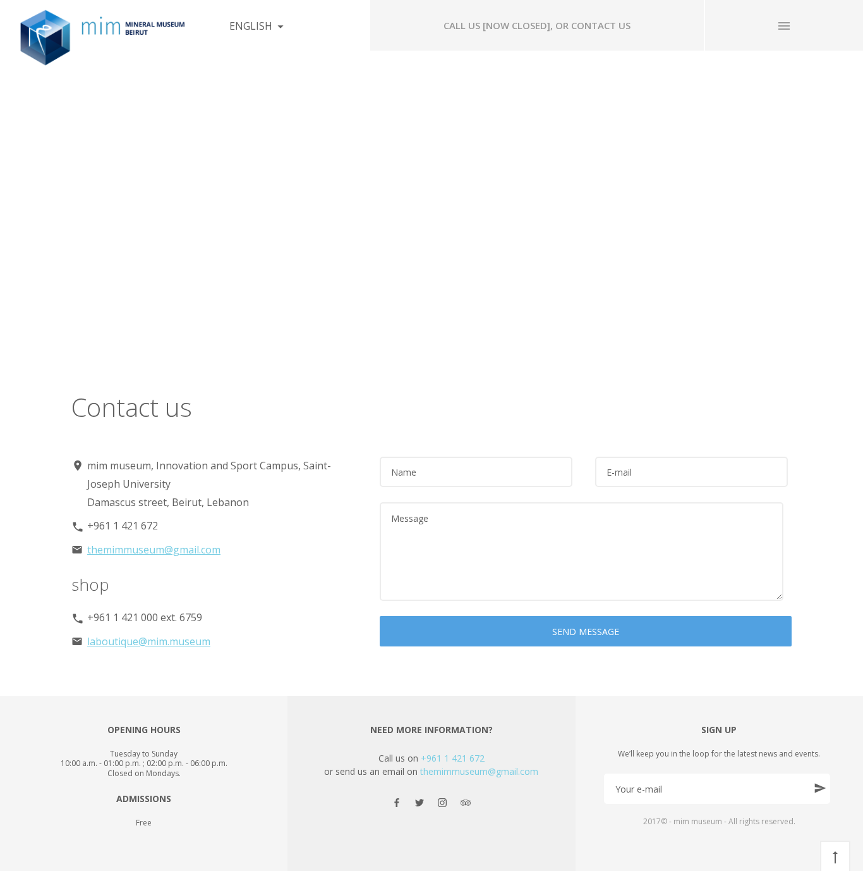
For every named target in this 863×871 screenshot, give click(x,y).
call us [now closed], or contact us (537, 25)
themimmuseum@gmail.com (153, 550)
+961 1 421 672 (453, 758)
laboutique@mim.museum (148, 641)
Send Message (585, 632)
